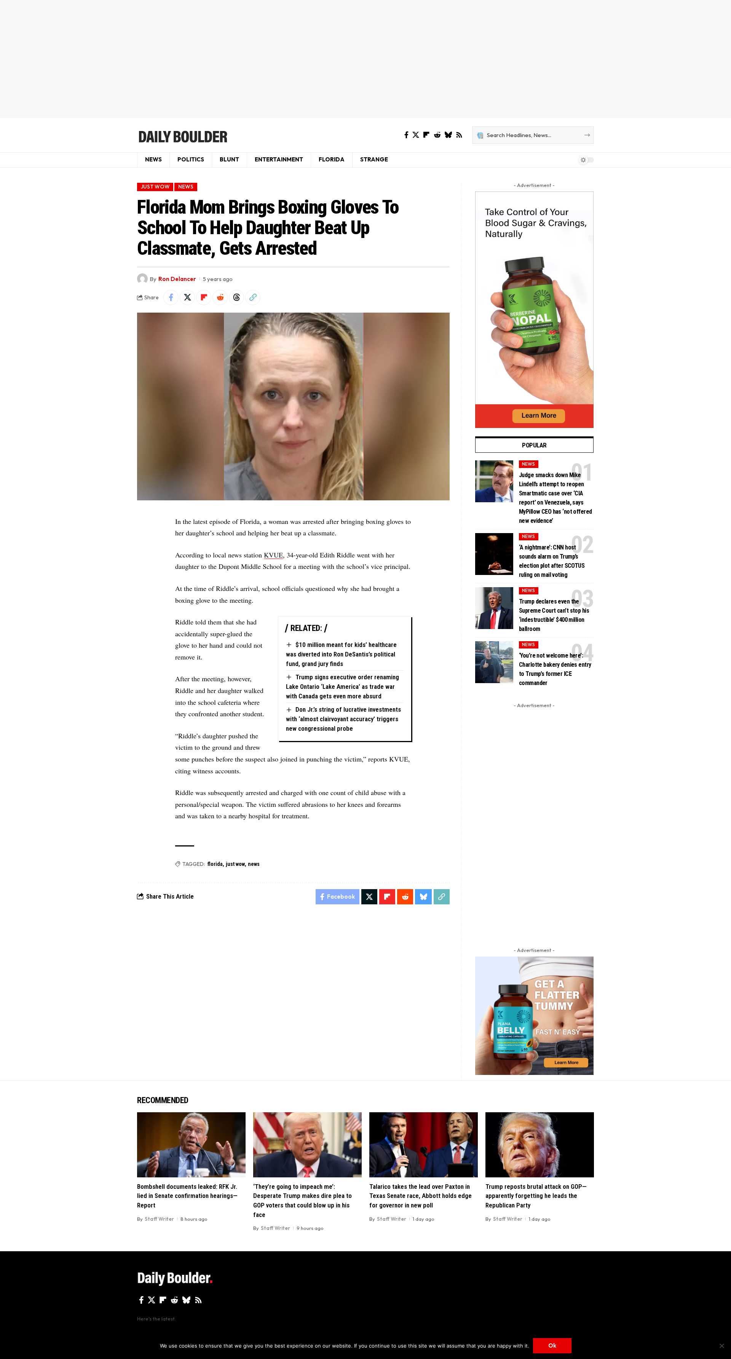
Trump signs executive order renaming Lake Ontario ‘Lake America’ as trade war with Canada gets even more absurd (342, 686)
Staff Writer (159, 1219)
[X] (415, 135)
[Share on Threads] (236, 297)
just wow (235, 864)
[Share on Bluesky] (423, 896)
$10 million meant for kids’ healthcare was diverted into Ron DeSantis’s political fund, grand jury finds (341, 654)
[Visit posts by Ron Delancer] (142, 278)
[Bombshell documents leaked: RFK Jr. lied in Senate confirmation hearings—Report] (191, 1144)
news (254, 864)
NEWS (185, 186)
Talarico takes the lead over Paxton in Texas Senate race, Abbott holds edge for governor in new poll (420, 1196)
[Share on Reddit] (220, 297)
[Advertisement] (365, 59)
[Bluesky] (448, 135)
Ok (552, 1345)
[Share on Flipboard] (203, 297)
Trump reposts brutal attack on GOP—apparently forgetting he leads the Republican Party (536, 1196)
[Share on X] (187, 297)
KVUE (273, 554)
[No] (721, 1345)
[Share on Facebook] (171, 297)
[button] (252, 297)
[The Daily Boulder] (182, 135)
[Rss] (459, 135)
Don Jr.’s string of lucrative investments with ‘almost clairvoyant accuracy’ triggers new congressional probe (343, 719)
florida (215, 864)
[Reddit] (437, 135)
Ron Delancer (177, 279)
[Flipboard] (426, 135)
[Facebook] (406, 135)
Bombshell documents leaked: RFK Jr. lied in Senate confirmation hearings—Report (187, 1196)
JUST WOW (155, 186)
